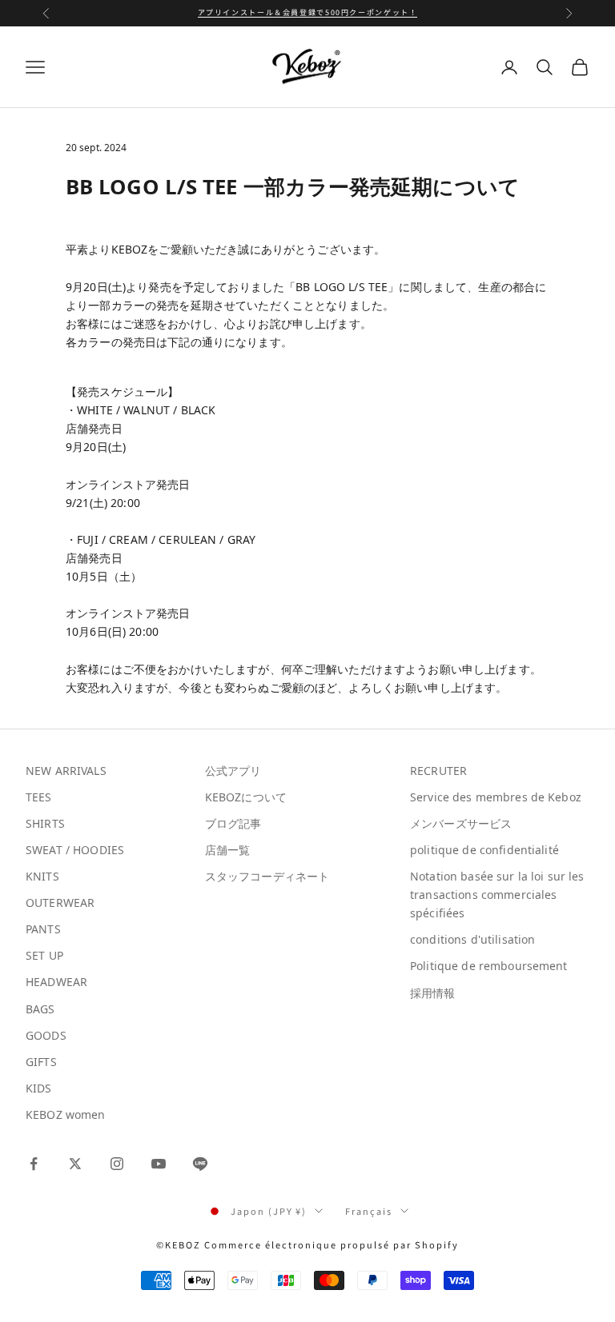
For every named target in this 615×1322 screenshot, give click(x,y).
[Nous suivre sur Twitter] (75, 1164)
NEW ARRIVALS (66, 770)
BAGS (40, 1008)
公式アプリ (233, 770)
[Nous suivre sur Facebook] (34, 1164)
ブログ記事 (233, 823)
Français (368, 1210)
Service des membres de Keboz (495, 797)
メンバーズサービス (461, 823)
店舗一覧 (228, 849)
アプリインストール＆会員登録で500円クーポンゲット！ (308, 12)
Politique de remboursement (489, 965)
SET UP (44, 955)
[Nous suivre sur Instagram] (117, 1164)
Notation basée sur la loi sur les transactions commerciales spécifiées (497, 895)
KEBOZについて (246, 797)
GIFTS (41, 1061)
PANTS (43, 929)
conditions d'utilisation (472, 939)
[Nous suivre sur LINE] (200, 1164)
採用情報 (433, 992)
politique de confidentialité (484, 849)
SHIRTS (45, 823)
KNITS (42, 876)
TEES (39, 797)
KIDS (39, 1088)
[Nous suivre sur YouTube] (159, 1164)
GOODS (46, 1035)
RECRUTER (438, 770)
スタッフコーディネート (267, 876)
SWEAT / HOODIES (75, 849)
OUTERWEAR (60, 902)
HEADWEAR (56, 981)
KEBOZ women (66, 1114)
